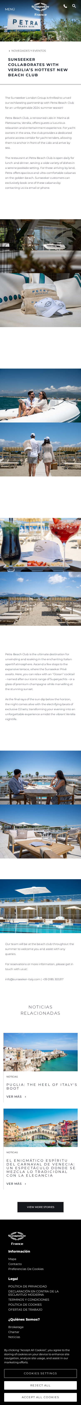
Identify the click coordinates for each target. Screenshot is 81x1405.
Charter (13, 1332)
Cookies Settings (40, 1373)
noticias (14, 1337)
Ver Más (14, 1096)
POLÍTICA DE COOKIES (25, 1304)
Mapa (12, 1259)
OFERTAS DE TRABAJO (25, 1309)
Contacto (15, 1264)
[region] (40, 1371)
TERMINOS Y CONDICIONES (28, 1300)
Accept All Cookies (40, 1397)
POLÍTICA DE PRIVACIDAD (27, 1286)
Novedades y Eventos (28, 50)
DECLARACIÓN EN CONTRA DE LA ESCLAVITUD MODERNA (33, 1293)
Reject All (40, 1385)
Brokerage (15, 1327)
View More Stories (40, 1207)
